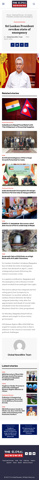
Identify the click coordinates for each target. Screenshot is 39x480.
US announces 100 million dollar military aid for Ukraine (28, 430)
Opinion (9, 462)
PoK (21, 460)
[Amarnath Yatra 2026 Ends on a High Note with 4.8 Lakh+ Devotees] (19, 241)
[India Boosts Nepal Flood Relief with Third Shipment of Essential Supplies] (19, 109)
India (3, 155)
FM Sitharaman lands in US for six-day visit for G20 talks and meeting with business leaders (13, 411)
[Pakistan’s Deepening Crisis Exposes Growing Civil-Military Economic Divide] (31, 399)
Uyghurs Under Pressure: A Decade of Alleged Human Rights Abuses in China (13, 388)
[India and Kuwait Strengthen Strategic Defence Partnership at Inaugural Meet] (19, 175)
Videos (33, 460)
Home (9, 15)
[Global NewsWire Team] (20, 346)
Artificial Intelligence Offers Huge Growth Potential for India (17, 159)
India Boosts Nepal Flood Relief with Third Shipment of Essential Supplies (18, 126)
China (4, 383)
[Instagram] (30, 453)
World (20, 462)
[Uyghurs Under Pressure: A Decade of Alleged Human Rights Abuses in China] (31, 387)
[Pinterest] (22, 45)
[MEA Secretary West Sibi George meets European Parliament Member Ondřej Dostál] (31, 376)
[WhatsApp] (26, 45)
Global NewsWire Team (14, 37)
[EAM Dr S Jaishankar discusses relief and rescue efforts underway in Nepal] (19, 208)
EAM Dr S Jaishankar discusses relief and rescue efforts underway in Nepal (18, 224)
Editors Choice (28, 462)
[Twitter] (17, 45)
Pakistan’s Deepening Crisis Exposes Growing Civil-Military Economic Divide (12, 400)
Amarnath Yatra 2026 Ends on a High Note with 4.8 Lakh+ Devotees (17, 257)
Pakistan (26, 460)
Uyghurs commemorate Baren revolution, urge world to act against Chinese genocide (10, 432)
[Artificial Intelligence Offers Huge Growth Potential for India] (19, 142)
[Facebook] (13, 45)
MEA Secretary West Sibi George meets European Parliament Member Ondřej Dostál (12, 377)
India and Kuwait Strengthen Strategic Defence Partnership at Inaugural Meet (19, 192)
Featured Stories (18, 15)
